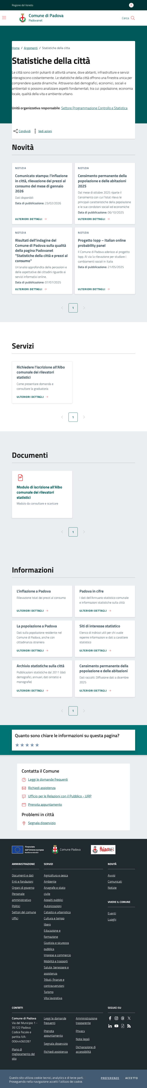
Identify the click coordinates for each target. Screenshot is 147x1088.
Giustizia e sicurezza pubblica (56, 945)
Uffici (15, 918)
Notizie (112, 887)
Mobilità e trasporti (56, 961)
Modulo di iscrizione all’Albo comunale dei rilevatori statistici (39, 492)
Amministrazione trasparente (86, 1020)
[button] (133, 18)
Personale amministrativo (21, 896)
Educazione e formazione (52, 933)
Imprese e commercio (57, 955)
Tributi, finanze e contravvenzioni (54, 982)
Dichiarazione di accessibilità (86, 1049)
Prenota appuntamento (53, 1033)
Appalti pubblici (53, 900)
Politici (16, 906)
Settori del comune (24, 912)
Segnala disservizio (56, 1043)
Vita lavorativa (53, 998)
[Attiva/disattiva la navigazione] (4, 17)
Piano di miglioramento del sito (23, 1054)
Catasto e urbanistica (57, 912)
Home (16, 48)
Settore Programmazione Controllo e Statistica (94, 108)
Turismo (48, 992)
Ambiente (50, 881)
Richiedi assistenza (56, 1051)
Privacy (80, 1031)
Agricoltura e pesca (56, 875)
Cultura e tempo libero (54, 921)
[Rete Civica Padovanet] (104, 849)
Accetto (131, 1078)
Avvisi (111, 875)
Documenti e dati (22, 875)
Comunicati (115, 881)
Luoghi (112, 919)
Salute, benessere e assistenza (56, 970)
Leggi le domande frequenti (55, 1020)
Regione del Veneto (22, 5)
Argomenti (31, 48)
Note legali (83, 1039)
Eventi (112, 913)
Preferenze (110, 1078)
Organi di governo (23, 887)
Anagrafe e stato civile (54, 890)
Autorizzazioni (52, 906)
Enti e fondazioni (22, 881)
